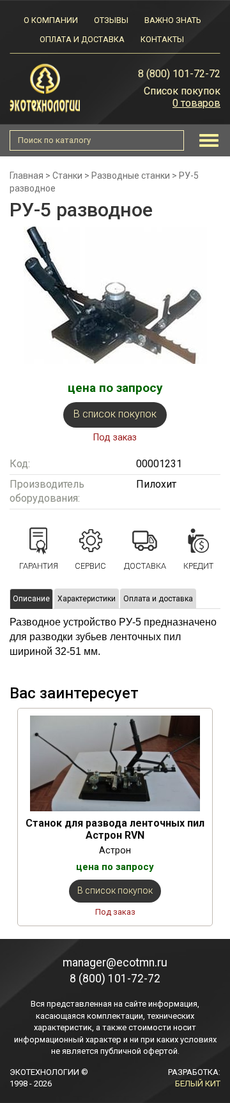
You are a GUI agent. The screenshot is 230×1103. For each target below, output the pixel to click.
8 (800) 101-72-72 (179, 74)
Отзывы (111, 20)
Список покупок (182, 91)
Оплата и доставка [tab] (158, 598)
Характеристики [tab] (86, 598)
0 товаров (196, 103)
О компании (51, 20)
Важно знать (172, 20)
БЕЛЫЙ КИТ (197, 1083)
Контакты (162, 39)
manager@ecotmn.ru (115, 962)
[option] (115, 817)
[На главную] (45, 87)
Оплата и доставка (82, 39)
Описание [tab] (31, 598)
